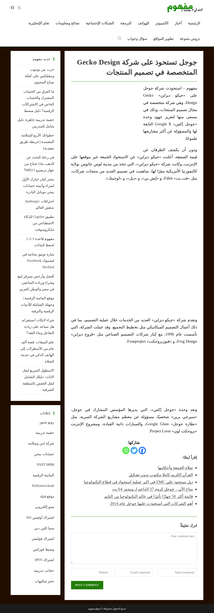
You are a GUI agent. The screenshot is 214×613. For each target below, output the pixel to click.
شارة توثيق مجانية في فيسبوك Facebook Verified (38, 260)
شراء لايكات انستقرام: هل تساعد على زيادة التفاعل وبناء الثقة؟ (37, 326)
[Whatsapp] (126, 450)
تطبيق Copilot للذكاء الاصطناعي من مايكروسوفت (39, 223)
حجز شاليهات (44, 581)
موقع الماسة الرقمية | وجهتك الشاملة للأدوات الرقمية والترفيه (37, 304)
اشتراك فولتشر (43, 539)
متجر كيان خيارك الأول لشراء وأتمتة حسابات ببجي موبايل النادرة (38, 185)
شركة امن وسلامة (41, 443)
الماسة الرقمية (43, 475)
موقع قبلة (47, 496)
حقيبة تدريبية (45, 433)
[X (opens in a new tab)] (19, 8)
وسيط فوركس (43, 549)
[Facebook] (142, 450)
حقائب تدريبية (44, 571)
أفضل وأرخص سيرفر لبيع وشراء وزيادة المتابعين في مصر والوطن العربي (36, 282)
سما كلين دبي (44, 528)
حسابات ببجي (44, 454)
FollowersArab (43, 486)
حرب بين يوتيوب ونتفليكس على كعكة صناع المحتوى (39, 75)
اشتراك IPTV (44, 560)
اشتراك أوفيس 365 (40, 518)
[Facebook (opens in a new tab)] (12, 8)
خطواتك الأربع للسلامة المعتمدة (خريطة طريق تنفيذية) (37, 141)
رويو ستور (46, 422)
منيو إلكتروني (44, 507)
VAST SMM (45, 465)
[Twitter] (134, 450)
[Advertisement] (106, 116)
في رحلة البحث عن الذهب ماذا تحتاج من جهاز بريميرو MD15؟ (39, 163)
